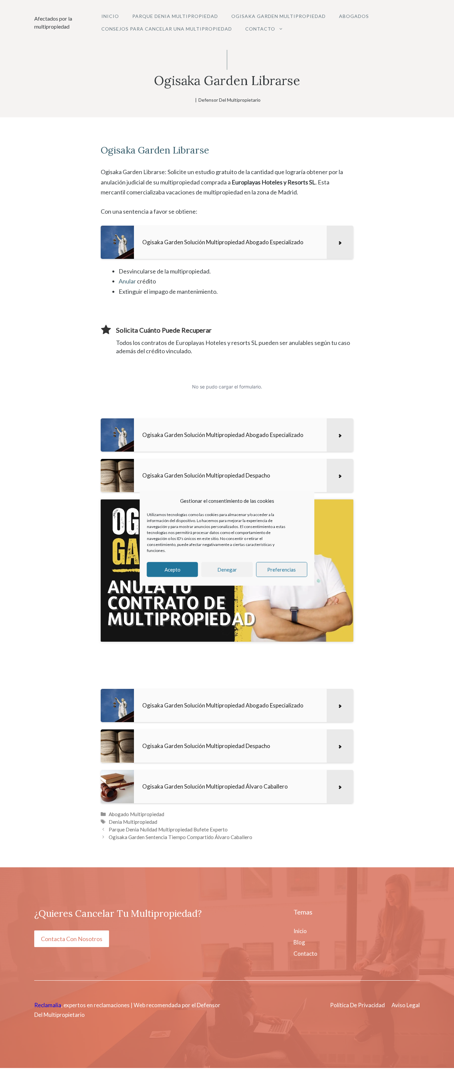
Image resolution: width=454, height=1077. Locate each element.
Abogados (354, 16)
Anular (127, 281)
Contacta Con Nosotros (71, 938)
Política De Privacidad (357, 1005)
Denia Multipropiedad (133, 822)
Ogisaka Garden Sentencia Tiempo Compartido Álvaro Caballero (180, 837)
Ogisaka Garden (135, 150)
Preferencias (281, 570)
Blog (299, 942)
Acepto (172, 570)
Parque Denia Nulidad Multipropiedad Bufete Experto (168, 829)
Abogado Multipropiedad (136, 814)
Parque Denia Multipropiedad (175, 16)
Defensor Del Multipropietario (229, 100)
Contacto (260, 29)
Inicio (110, 16)
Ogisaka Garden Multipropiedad (278, 16)
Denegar (227, 570)
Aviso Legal (406, 1005)
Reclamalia (47, 1005)
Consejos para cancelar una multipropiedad (166, 29)
